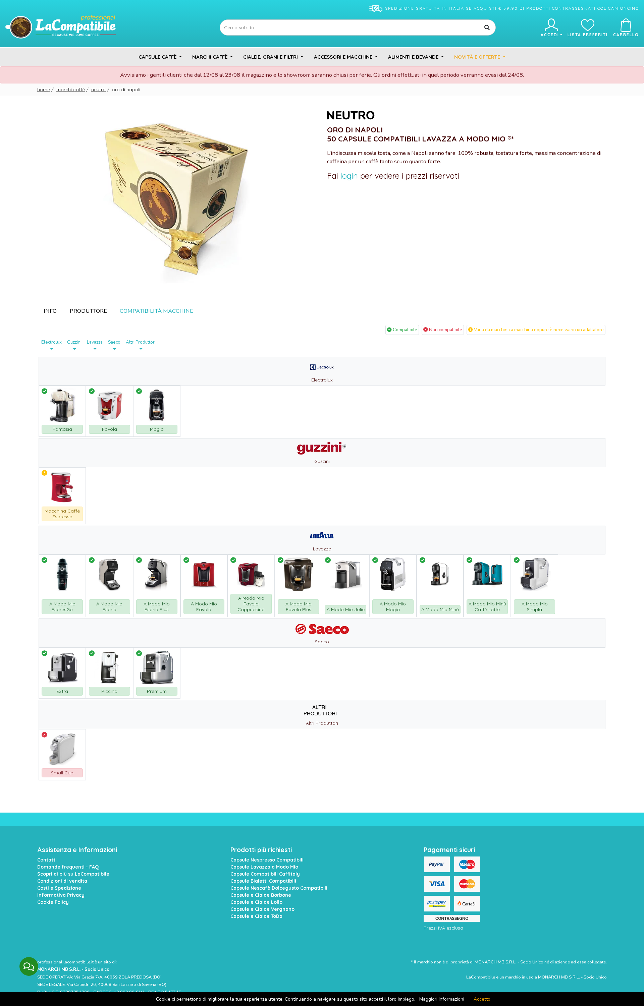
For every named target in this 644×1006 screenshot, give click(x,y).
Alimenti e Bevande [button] (414, 57)
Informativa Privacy (61, 895)
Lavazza (95, 342)
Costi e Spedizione (59, 888)
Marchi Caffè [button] (210, 57)
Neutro (98, 89)
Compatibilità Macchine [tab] (156, 311)
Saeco (114, 342)
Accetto (482, 999)
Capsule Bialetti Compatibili (263, 881)
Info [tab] (50, 311)
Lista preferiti (588, 34)
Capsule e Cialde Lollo (256, 902)
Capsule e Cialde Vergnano (262, 909)
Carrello (626, 34)
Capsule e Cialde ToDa (256, 916)
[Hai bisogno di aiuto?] (28, 966)
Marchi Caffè (70, 89)
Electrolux (51, 342)
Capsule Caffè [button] (158, 57)
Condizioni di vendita (62, 881)
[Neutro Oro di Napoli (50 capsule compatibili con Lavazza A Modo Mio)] (177, 197)
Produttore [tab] (88, 311)
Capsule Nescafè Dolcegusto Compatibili (278, 888)
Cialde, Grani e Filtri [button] (271, 57)
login (349, 176)
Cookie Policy (53, 902)
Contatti (47, 860)
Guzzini (74, 342)
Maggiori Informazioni (441, 999)
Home (43, 89)
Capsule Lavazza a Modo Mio (264, 867)
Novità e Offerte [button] (477, 57)
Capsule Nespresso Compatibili (267, 860)
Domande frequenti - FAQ (68, 867)
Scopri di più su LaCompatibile (73, 874)
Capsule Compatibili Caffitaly (265, 874)
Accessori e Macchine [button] (344, 57)
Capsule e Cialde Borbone (260, 895)
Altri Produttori (141, 342)
